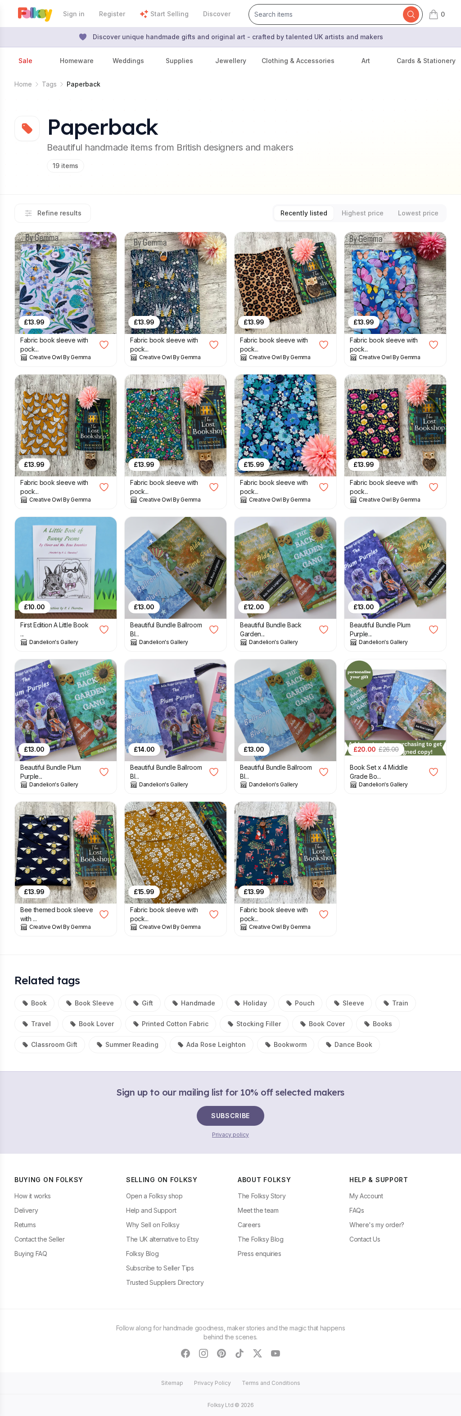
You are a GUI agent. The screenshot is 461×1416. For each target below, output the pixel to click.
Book (39, 1003)
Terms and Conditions (271, 1382)
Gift (147, 1003)
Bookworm (290, 1044)
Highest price (363, 213)
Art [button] (366, 60)
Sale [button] (25, 60)
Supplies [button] (179, 60)
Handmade (198, 1003)
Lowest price (418, 213)
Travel (41, 1024)
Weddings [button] (128, 60)
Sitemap (172, 1382)
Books (382, 1024)
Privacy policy (230, 1134)
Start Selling (169, 14)
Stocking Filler (258, 1024)
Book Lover (96, 1024)
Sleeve (353, 1003)
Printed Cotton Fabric (175, 1024)
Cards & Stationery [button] (426, 60)
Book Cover (327, 1024)
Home (23, 84)
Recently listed (303, 213)
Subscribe (230, 1115)
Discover (216, 14)
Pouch (305, 1003)
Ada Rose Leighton (216, 1044)
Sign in (74, 14)
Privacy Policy (212, 1382)
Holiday (255, 1003)
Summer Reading (131, 1044)
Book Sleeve (94, 1003)
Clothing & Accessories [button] (298, 60)
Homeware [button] (77, 60)
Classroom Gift (54, 1044)
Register (112, 14)
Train (400, 1003)
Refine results (59, 213)
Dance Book (353, 1044)
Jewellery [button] (230, 60)
